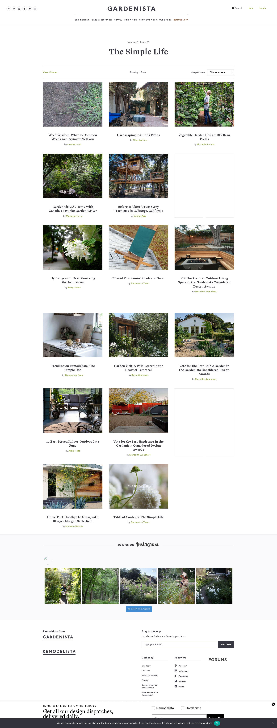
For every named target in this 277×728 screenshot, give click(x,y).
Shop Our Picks (148, 20)
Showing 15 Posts (138, 72)
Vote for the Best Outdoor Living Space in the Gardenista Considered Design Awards (204, 282)
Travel (118, 20)
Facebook (183, 676)
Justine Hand (74, 144)
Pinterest (183, 666)
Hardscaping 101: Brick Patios (138, 135)
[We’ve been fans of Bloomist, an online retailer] (63, 586)
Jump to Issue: (198, 72)
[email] (35, 8)
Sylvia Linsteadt (139, 375)
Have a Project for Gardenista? (150, 693)
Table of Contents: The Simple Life (138, 517)
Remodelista (181, 20)
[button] (236, 8)
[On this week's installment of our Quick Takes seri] (176, 586)
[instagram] (19, 8)
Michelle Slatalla (205, 144)
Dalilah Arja (140, 216)
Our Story (165, 20)
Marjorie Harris (74, 216)
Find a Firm (130, 20)
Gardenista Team (140, 283)
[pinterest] (14, 8)
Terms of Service (149, 675)
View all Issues (50, 72)
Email (181, 686)
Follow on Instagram (140, 609)
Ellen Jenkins (140, 140)
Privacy (145, 680)
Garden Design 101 (102, 20)
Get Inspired (82, 20)
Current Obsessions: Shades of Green (138, 278)
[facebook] (24, 8)
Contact (146, 671)
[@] (52, 561)
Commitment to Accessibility (149, 686)
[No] (273, 723)
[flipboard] (8, 8)
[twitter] (30, 8)
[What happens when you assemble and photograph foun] (100, 586)
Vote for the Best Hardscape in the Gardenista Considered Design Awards (138, 446)
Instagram (183, 671)
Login (263, 8)
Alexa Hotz (74, 451)
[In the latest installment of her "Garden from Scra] (138, 586)
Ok (217, 723)
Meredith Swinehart (205, 292)
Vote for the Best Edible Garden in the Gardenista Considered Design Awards (204, 370)
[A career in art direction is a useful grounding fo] (214, 586)
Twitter (182, 681)
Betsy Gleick (74, 288)
